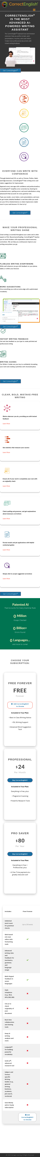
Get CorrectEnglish (10, 70)
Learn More (6, 423)
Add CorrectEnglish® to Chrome (21, 705)
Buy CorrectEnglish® (20, 780)
